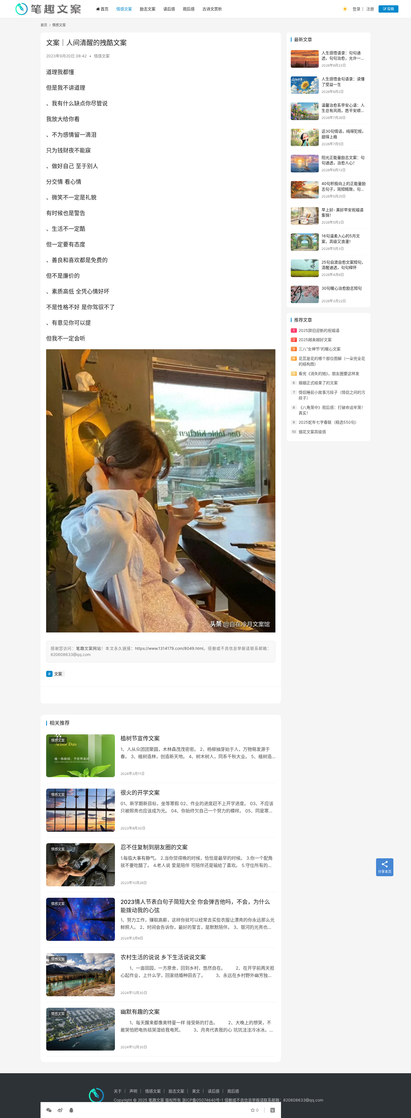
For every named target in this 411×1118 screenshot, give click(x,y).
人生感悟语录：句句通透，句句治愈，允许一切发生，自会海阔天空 (343, 58)
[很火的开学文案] (80, 810)
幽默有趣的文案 (140, 1012)
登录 (356, 8)
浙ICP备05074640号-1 (202, 1100)
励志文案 (147, 8)
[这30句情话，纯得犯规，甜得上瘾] (305, 137)
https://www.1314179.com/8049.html (169, 648)
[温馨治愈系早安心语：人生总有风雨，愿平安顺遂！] (305, 111)
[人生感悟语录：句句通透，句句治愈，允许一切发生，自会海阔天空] (305, 59)
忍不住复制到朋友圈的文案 (154, 847)
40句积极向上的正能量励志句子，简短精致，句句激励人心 (344, 189)
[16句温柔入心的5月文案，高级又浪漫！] (305, 242)
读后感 (169, 8)
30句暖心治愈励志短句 (342, 288)
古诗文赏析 (212, 8)
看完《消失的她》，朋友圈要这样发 (329, 373)
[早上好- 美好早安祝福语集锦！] (305, 216)
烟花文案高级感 (312, 431)
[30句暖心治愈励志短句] (305, 294)
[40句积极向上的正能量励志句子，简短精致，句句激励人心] (305, 190)
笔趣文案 (156, 1100)
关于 (118, 1091)
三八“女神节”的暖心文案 (320, 349)
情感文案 (124, 8)
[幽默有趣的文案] (80, 1029)
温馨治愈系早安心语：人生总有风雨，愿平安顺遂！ (343, 110)
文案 (58, 673)
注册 (370, 8)
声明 (133, 1091)
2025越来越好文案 (315, 339)
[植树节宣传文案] (80, 755)
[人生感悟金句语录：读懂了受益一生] (305, 85)
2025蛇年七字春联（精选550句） (329, 422)
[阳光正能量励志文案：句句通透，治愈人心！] (305, 163)
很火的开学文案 (140, 792)
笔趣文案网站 (88, 648)
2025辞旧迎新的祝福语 (319, 330)
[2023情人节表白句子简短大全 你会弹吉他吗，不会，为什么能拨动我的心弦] (80, 919)
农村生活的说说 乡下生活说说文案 (163, 957)
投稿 (390, 9)
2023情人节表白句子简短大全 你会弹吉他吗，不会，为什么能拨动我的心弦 (195, 906)
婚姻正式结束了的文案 (318, 383)
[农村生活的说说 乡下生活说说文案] (80, 974)
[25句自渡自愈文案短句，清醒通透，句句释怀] (305, 268)
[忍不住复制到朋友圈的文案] (80, 864)
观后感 (189, 8)
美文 (196, 1091)
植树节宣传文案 (140, 738)
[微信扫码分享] (50, 1110)
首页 (104, 8)
